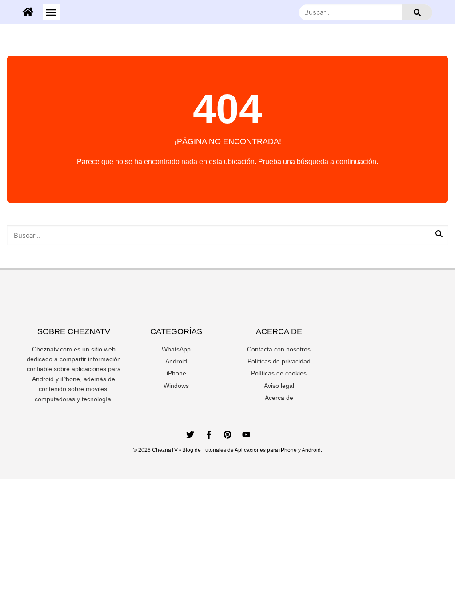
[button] (51, 12)
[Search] (417, 12)
